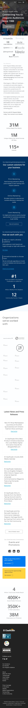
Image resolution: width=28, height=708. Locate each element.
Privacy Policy (10, 703)
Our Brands (6, 665)
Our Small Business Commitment (14, 539)
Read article (14, 431)
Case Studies (6, 677)
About (4, 672)
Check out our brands (8, 268)
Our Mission (7, 63)
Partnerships (6, 692)
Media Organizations (8, 690)
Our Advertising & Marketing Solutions (14, 162)
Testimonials (6, 675)
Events (4, 680)
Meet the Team (7, 673)
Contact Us (5, 678)
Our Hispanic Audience (9, 667)
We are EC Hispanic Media (10, 11)
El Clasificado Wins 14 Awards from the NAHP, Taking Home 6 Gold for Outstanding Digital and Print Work (13, 497)
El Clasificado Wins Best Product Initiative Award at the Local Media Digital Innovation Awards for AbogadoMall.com (14, 443)
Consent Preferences (17, 705)
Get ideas (5, 250)
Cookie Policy (17, 703)
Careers (17, 701)
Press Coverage (7, 685)
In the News (6, 686)
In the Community (7, 693)
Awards (4, 688)
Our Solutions (6, 664)
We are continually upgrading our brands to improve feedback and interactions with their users (14, 263)
